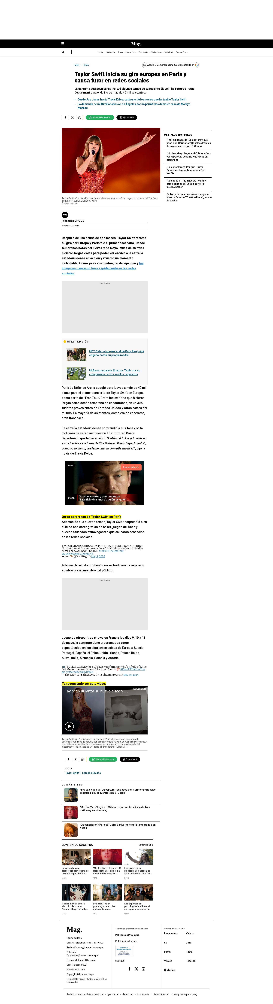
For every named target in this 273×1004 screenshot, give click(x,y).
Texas (120, 52)
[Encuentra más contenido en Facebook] (65, 117)
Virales (168, 960)
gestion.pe (113, 994)
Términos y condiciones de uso (131, 928)
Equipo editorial (74, 938)
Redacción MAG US (73, 220)
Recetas (190, 960)
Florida (100, 52)
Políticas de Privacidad (127, 935)
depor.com (127, 994)
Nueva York (131, 52)
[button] (69, 726)
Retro (189, 951)
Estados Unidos (91, 772)
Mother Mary (156, 52)
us (165, 942)
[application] (105, 710)
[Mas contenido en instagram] (143, 968)
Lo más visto (72, 784)
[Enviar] (63, 52)
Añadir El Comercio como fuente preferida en (170, 65)
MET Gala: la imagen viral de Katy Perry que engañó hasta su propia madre (116, 353)
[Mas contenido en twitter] (136, 968)
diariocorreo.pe (161, 994)
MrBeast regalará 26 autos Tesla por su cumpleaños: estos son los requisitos (114, 372)
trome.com (143, 994)
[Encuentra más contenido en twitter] (72, 117)
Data (188, 942)
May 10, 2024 (130, 674)
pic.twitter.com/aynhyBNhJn (77, 671)
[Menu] (64, 44)
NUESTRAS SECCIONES (174, 928)
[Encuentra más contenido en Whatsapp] (79, 117)
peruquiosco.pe (181, 994)
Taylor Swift (72, 772)
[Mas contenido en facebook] (129, 968)
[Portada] (74, 935)
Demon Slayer (182, 52)
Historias (169, 970)
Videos (190, 933)
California (110, 52)
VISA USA (169, 52)
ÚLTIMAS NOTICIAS (178, 135)
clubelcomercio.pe (94, 994)
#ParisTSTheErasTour (111, 550)
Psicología (143, 52)
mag (195, 994)
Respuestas (171, 933)
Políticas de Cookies (126, 941)
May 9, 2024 (98, 556)
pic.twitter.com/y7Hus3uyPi (77, 553)
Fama (167, 951)
